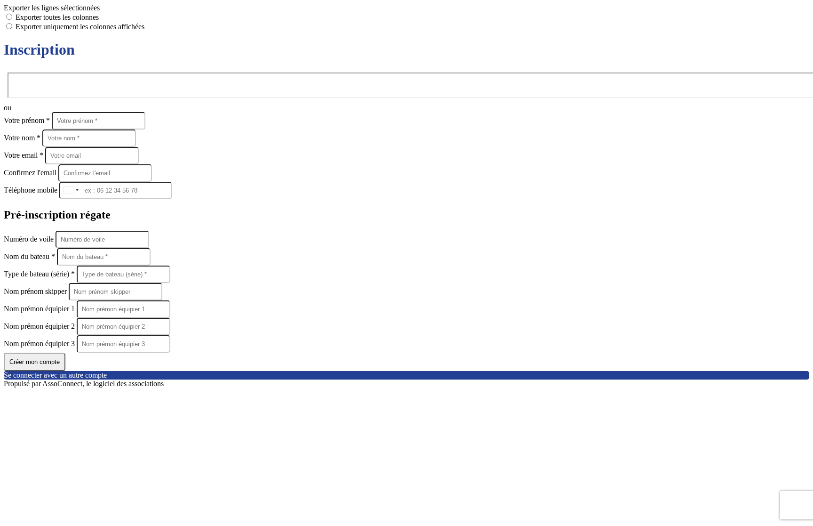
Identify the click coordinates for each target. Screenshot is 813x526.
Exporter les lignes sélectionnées (52, 8)
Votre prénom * (28, 120)
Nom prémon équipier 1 (40, 309)
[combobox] (70, 190)
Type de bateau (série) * (40, 274)
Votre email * (24, 155)
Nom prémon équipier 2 (40, 326)
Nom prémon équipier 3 (40, 344)
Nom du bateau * (30, 256)
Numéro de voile (30, 239)
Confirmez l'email (30, 173)
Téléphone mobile (31, 190)
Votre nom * (23, 138)
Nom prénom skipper (36, 291)
